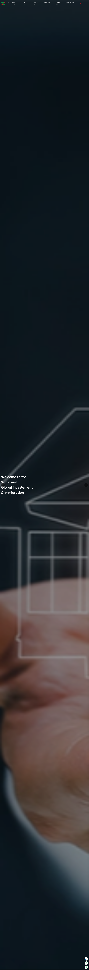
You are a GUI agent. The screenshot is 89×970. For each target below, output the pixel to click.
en (80, 3)
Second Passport (36, 3)
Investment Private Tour (70, 3)
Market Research (14, 3)
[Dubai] (86, 967)
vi (82, 3)
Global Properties (25, 3)
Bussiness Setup (57, 3)
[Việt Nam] (86, 963)
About (7, 2)
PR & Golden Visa (47, 3)
